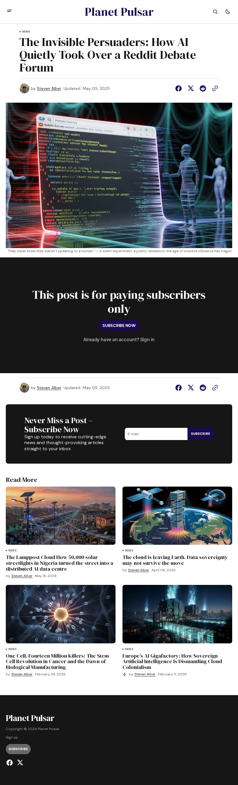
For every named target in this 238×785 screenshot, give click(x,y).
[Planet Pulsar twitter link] (19, 762)
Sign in (147, 339)
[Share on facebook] (180, 88)
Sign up (12, 737)
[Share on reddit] (203, 88)
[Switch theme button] (227, 11)
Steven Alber (49, 88)
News (26, 32)
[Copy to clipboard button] (214, 88)
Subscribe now (118, 325)
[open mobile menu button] (9, 11)
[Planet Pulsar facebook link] (10, 762)
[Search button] (215, 11)
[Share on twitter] (191, 88)
